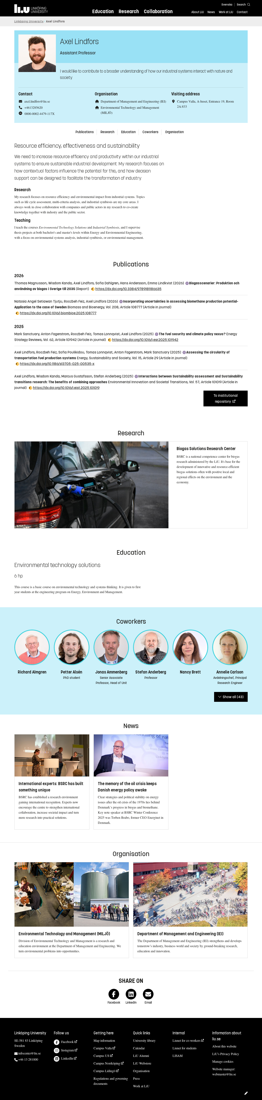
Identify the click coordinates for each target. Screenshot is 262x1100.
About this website (224, 1046)
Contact (242, 12)
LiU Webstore (142, 1063)
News (211, 12)
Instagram (67, 1050)
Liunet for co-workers (186, 1040)
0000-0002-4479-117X (40, 113)
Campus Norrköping (107, 1063)
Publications (85, 132)
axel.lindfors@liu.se (37, 101)
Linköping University (29, 21)
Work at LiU (226, 12)
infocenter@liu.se (29, 1053)
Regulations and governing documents (111, 1081)
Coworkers (150, 132)
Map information (104, 1040)
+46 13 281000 (28, 1059)
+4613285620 (33, 107)
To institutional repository (225, 398)
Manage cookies (222, 1061)
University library (144, 1040)
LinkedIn (67, 1058)
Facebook (67, 1041)
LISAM (178, 1055)
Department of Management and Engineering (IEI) (133, 101)
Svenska (226, 4)
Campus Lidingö (104, 1071)
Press (136, 1078)
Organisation (174, 132)
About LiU (197, 12)
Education (103, 11)
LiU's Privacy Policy (225, 1054)
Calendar (139, 1048)
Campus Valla (103, 1048)
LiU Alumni (141, 1055)
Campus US (101, 1055)
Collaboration (158, 11)
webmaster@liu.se (224, 1074)
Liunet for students (184, 1048)
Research (129, 11)
